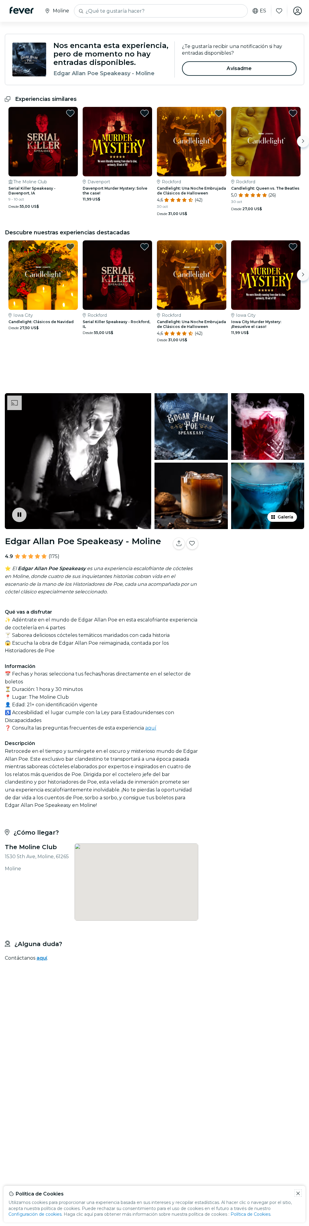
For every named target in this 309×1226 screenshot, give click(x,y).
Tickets (254, 568)
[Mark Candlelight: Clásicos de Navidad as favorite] (70, 247)
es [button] (263, 11)
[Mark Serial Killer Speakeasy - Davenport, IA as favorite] (70, 113)
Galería (285, 517)
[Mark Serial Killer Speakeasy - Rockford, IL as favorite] (144, 247)
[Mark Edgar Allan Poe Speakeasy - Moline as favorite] (192, 544)
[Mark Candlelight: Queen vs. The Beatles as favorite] (293, 113)
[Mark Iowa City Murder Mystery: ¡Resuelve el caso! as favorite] (293, 247)
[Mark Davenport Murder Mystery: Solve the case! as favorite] (144, 113)
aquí (150, 728)
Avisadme (239, 68)
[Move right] (303, 141)
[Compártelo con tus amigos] (179, 544)
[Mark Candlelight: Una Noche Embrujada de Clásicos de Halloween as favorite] (219, 113)
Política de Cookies (250, 1214)
